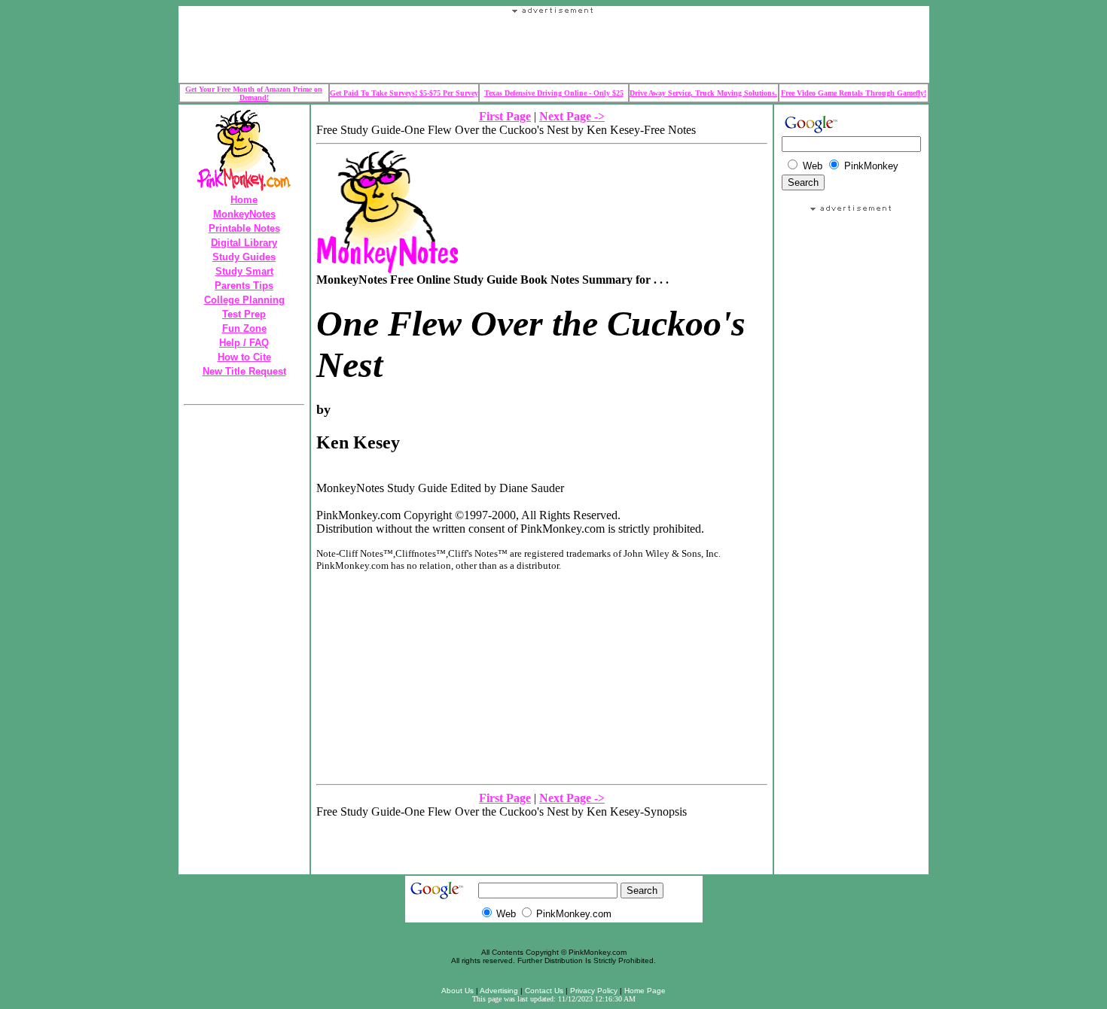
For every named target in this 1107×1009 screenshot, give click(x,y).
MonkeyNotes (244, 214)
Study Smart (244, 271)
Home (244, 199)
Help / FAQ (244, 342)
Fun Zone (244, 328)
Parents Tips (244, 285)
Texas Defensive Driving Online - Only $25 (554, 93)
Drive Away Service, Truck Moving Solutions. (703, 93)
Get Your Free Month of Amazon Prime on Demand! (253, 93)
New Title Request (244, 371)
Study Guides (244, 257)
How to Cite (244, 357)
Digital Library (244, 242)
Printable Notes (244, 228)
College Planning (244, 299)
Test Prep (244, 314)
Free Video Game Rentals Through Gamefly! (853, 93)
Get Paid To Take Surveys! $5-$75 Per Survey (404, 93)
